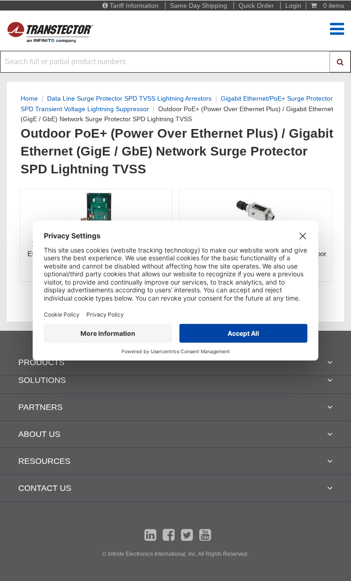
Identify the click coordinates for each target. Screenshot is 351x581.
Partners (40, 407)
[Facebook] (169, 535)
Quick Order (256, 5)
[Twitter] (187, 535)
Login (293, 5)
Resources (44, 461)
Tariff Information (134, 5)
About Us (39, 434)
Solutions (42, 380)
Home (29, 98)
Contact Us (44, 488)
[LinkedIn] (150, 535)
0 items (332, 5)
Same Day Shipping (198, 5)
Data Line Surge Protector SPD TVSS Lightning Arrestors (129, 98)
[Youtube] (205, 535)
